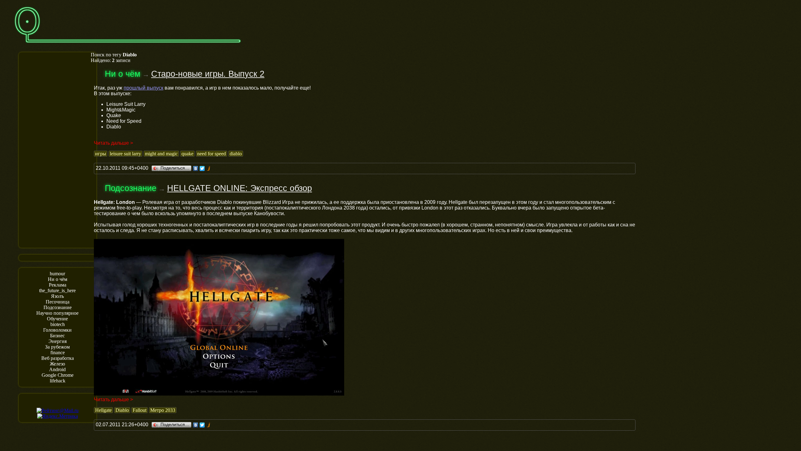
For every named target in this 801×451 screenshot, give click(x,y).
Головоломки (57, 330)
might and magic (161, 153)
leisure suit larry (125, 153)
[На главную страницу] (128, 46)
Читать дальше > (113, 143)
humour (57, 273)
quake (187, 153)
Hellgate (103, 410)
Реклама (57, 285)
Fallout (139, 410)
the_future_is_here (57, 290)
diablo (236, 153)
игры (100, 153)
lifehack (57, 380)
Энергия (57, 341)
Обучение (57, 318)
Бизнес (57, 335)
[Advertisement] (58, 149)
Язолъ (57, 296)
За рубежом (57, 347)
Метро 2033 (162, 410)
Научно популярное (57, 313)
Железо (57, 363)
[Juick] (209, 168)
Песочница (57, 301)
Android (57, 369)
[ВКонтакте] (195, 168)
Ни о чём (57, 279)
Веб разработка (57, 358)
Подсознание (57, 307)
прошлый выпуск (143, 88)
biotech (57, 324)
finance (57, 352)
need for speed (211, 153)
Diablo (122, 410)
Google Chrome (58, 375)
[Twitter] (202, 168)
